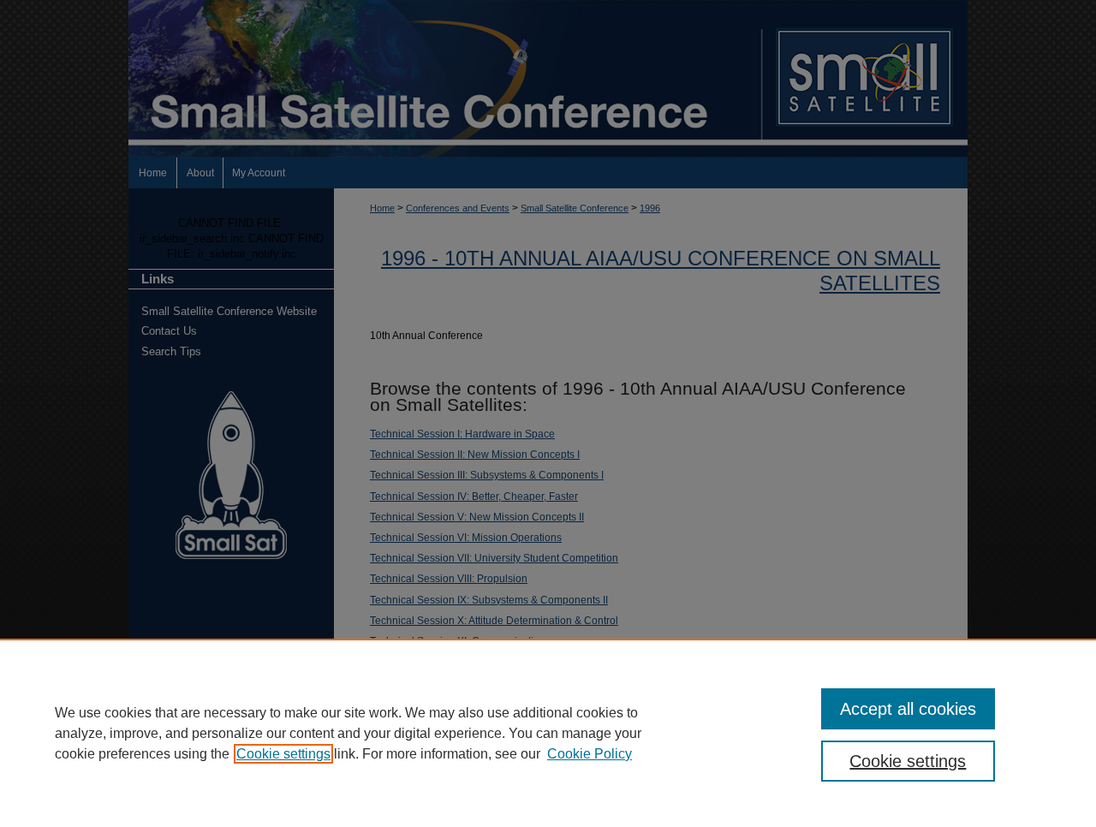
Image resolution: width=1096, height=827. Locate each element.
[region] (548, 733)
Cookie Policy (589, 754)
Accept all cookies (908, 708)
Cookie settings (283, 754)
